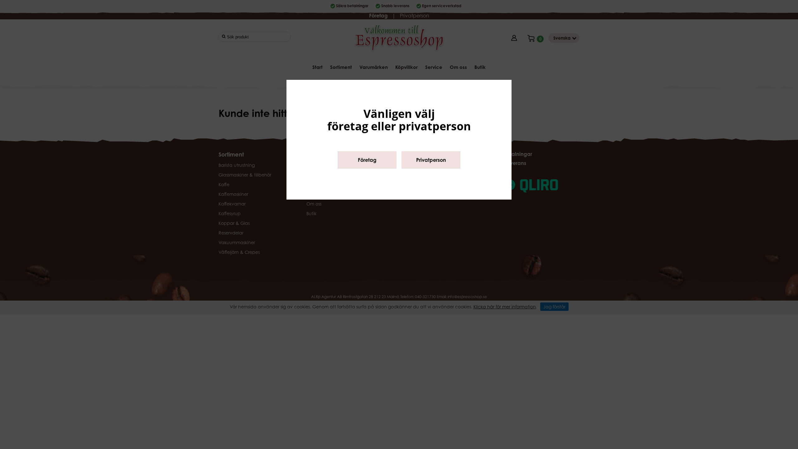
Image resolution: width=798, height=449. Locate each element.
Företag (367, 160)
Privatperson (431, 160)
